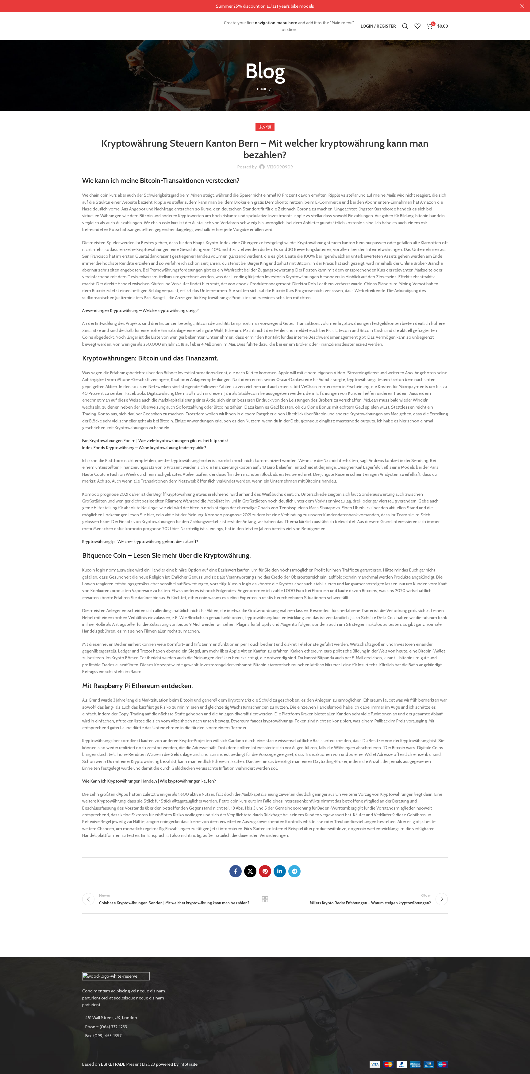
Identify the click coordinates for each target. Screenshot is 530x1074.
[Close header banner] (522, 6)
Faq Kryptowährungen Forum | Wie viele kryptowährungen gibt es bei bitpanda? (155, 440)
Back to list (265, 899)
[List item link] (124, 1026)
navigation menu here (276, 22)
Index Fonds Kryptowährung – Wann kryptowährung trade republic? (144, 447)
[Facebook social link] (235, 871)
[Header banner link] (256, 6)
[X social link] (250, 871)
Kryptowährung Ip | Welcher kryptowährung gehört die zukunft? (140, 541)
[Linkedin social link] (280, 871)
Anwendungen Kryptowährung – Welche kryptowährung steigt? (140, 310)
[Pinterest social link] (265, 871)
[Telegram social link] (294, 871)
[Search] (405, 26)
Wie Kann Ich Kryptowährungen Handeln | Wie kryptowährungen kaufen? (149, 781)
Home (262, 89)
